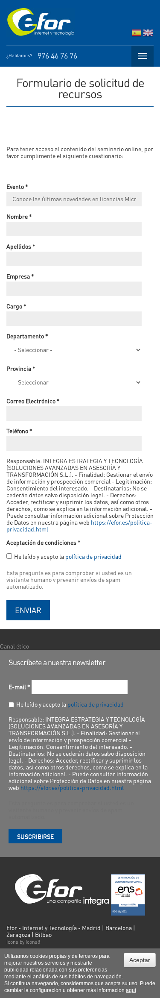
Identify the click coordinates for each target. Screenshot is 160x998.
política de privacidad (93, 556)
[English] (148, 35)
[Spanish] (136, 35)
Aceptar (139, 960)
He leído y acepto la (68, 556)
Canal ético (14, 646)
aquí (131, 990)
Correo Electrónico (33, 400)
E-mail (19, 686)
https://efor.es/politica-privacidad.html (72, 787)
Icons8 (33, 942)
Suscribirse (35, 836)
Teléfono (19, 430)
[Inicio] (40, 22)
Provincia (20, 368)
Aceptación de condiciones (43, 542)
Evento (17, 186)
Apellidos (20, 246)
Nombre (19, 216)
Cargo (16, 305)
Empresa (20, 276)
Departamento (27, 335)
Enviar (28, 610)
